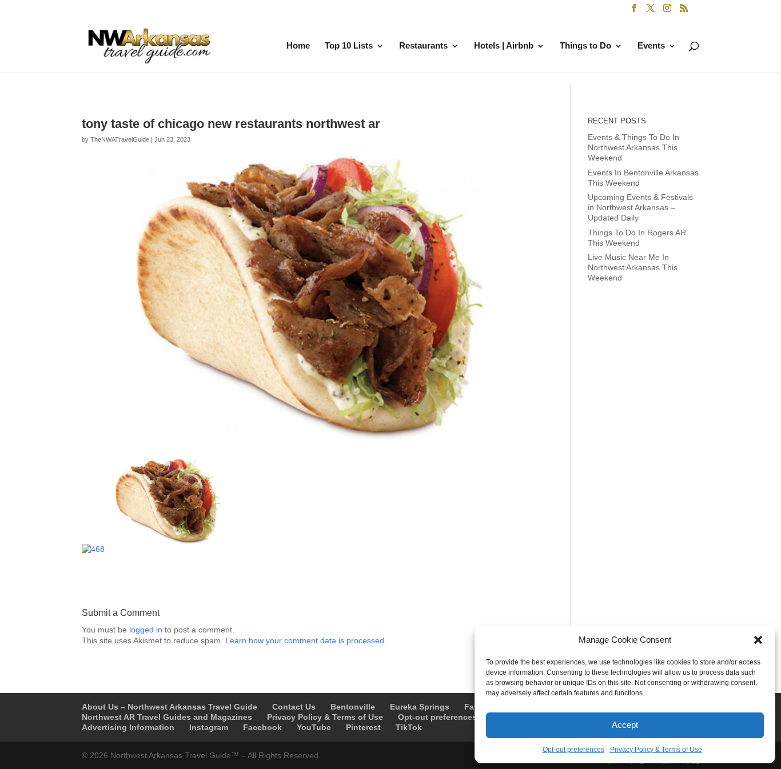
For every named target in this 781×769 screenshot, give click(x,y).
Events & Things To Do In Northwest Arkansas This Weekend (633, 147)
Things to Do (585, 46)
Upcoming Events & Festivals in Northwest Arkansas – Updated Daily (640, 207)
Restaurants (423, 46)
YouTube (314, 727)
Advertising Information (128, 727)
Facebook (262, 727)
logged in (145, 629)
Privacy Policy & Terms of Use (656, 750)
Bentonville (352, 706)
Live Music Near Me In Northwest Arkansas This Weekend (633, 267)
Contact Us (294, 706)
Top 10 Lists (349, 46)
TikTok (409, 727)
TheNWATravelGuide (119, 139)
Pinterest (363, 727)
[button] (758, 640)
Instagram (208, 727)
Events (651, 46)
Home (298, 46)
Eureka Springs (419, 706)
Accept (625, 725)
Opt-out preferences (573, 750)
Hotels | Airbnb (503, 46)
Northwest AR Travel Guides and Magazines (167, 717)
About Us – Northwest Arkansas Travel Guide (169, 706)
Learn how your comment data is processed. (305, 640)
